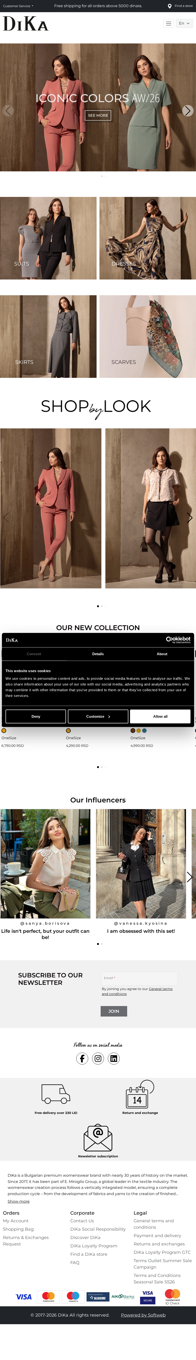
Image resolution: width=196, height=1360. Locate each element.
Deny (36, 716)
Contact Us (82, 1220)
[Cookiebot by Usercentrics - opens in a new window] (170, 640)
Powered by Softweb (143, 1315)
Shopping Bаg (18, 1229)
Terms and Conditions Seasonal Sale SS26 (157, 1279)
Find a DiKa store (88, 1254)
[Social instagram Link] (98, 1059)
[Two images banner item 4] (147, 336)
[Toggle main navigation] (168, 23)
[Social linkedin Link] (114, 1059)
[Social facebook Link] (82, 1059)
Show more (19, 1201)
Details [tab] (98, 654)
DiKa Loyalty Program (93, 1246)
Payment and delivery (157, 1235)
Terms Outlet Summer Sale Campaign (163, 1264)
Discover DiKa (85, 1237)
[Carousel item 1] (98, 107)
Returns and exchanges (159, 1244)
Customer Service (17, 6)
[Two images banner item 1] (48, 238)
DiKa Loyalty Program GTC (162, 1252)
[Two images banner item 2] (147, 238)
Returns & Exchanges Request (26, 1241)
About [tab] (162, 654)
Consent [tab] (34, 654)
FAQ (74, 1262)
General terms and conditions (154, 1224)
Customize (95, 716)
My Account (15, 1220)
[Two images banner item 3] (48, 336)
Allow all (160, 716)
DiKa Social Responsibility (98, 1229)
